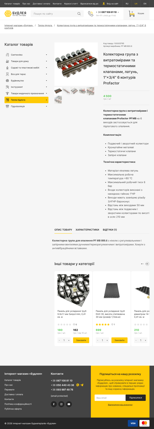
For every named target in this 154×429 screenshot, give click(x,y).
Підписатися (135, 397)
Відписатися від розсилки (92, 3)
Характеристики (87, 229)
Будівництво (17, 80)
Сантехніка (16, 54)
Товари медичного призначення (27, 93)
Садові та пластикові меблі (25, 67)
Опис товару (63, 229)
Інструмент (17, 87)
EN (145, 3)
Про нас (26, 3)
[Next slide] (147, 264)
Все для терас (18, 74)
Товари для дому (20, 61)
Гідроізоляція (18, 106)
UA (136, 3)
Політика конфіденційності (18, 404)
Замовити (81, 340)
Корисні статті (71, 3)
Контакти (57, 3)
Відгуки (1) (110, 229)
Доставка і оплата (41, 3)
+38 (61, 380)
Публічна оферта (13, 408)
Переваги (9, 389)
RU (127, 3)
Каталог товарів (12, 3)
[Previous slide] (141, 264)
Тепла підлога (18, 100)
